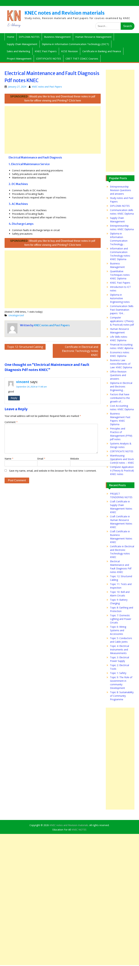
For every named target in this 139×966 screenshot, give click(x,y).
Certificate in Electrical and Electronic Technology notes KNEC (80, 351)
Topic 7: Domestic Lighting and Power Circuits (120, 619)
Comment (11, 422)
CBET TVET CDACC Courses (82, 58)
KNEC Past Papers (46, 51)
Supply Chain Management (22, 44)
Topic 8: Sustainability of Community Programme (122, 696)
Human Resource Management (93, 36)
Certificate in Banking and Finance (101, 51)
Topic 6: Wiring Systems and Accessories (118, 630)
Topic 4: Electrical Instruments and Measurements (119, 649)
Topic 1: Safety (118, 673)
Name (9, 458)
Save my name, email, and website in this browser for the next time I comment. (52, 470)
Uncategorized (16, 315)
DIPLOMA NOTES (29, 36)
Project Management (19, 58)
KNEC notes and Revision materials (65, 13)
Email (41, 458)
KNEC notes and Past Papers (47, 86)
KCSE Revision (69, 51)
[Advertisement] (53, 130)
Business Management (57, 36)
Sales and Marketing (18, 51)
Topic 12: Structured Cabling (25, 347)
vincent (22, 381)
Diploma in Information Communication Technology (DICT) (75, 44)
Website (74, 458)
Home (10, 36)
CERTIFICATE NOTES (48, 58)
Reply (14, 398)
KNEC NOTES (79, 829)
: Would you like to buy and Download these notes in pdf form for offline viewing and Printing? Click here (52, 98)
